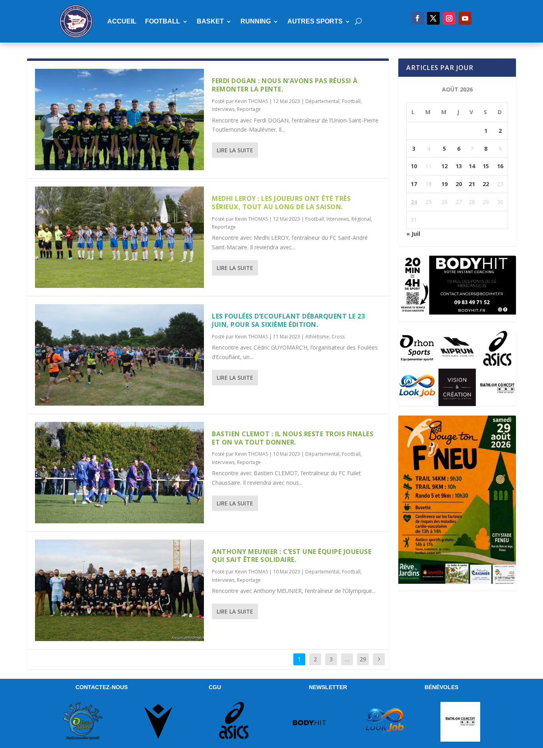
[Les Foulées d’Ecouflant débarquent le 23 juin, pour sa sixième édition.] (119, 355)
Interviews (223, 109)
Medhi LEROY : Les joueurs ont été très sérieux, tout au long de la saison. (281, 202)
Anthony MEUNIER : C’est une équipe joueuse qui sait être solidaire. (291, 555)
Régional (361, 219)
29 (363, 659)
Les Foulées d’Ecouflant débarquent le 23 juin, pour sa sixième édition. (288, 320)
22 (486, 184)
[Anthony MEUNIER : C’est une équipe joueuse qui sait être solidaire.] (119, 590)
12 (444, 166)
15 (486, 166)
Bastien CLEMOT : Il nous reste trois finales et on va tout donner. (292, 438)
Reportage (249, 109)
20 (459, 184)
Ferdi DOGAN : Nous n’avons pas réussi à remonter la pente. (285, 84)
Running (255, 21)
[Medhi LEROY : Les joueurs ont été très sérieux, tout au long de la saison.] (119, 237)
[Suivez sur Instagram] (449, 18)
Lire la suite (235, 150)
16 (500, 166)
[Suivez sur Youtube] (465, 18)
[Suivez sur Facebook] (417, 18)
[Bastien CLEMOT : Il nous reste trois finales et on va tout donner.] (119, 472)
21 (472, 184)
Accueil (121, 21)
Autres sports (315, 21)
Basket (210, 21)
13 (459, 166)
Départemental (322, 101)
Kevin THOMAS (251, 101)
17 (414, 184)
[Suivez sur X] (433, 18)
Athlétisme (317, 336)
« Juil (413, 233)
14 (472, 166)
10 (414, 166)
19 (444, 184)
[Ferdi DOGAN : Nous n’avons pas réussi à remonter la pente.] (119, 119)
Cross (338, 336)
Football (162, 21)
